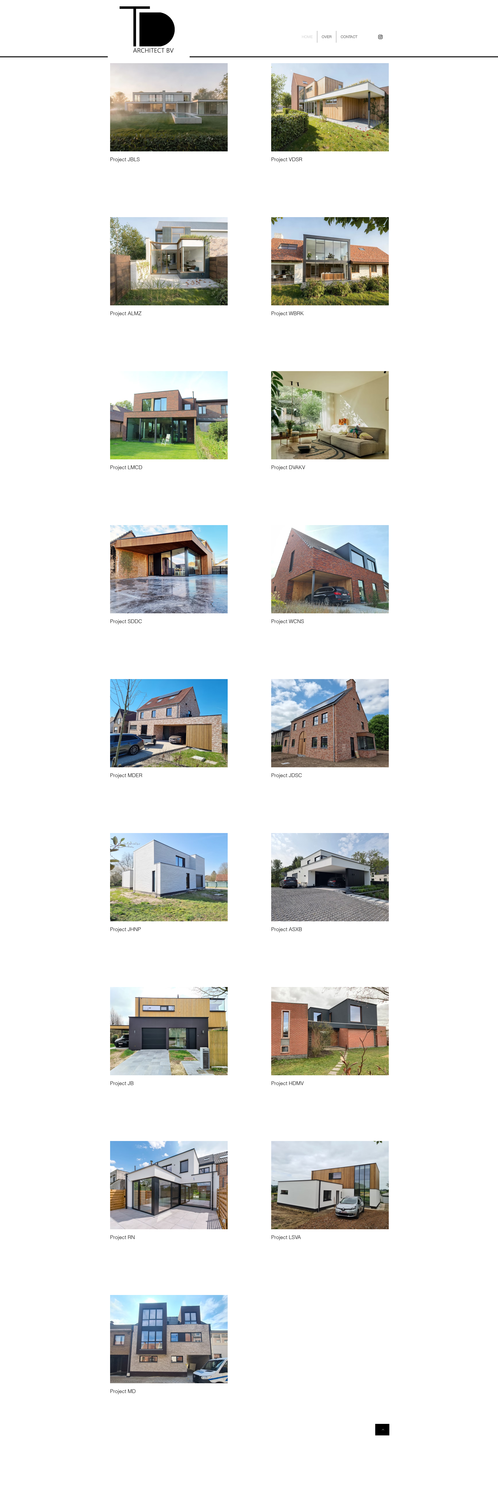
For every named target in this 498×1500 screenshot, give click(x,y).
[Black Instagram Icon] (380, 37)
